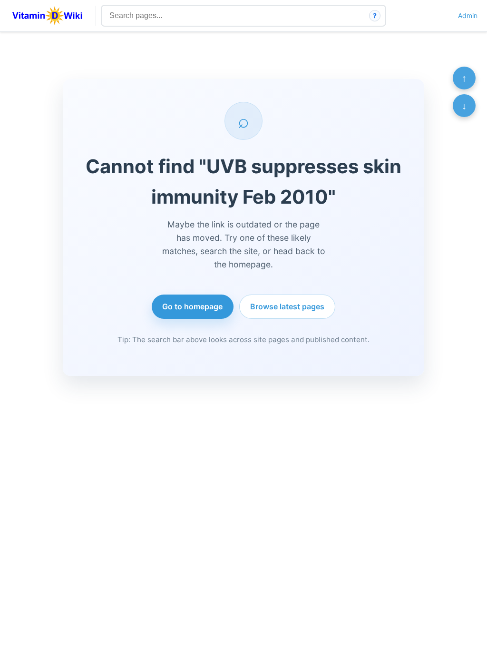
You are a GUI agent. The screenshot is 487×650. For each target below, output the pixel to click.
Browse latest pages (287, 306)
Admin (467, 15)
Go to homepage (192, 306)
